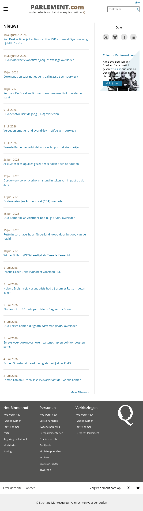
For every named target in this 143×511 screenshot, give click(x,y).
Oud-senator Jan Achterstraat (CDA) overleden (33, 201)
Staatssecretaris (49, 463)
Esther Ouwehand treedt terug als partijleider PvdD (37, 363)
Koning (7, 451)
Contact (29, 488)
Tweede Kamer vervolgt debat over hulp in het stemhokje (41, 147)
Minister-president (51, 451)
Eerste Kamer (11, 426)
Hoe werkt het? (48, 414)
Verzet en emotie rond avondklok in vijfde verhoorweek (39, 131)
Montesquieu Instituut (70, 12)
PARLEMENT (57, 7)
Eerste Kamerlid (49, 420)
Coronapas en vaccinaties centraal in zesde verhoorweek (40, 76)
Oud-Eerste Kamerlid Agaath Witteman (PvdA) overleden (40, 326)
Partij (6, 433)
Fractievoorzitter (49, 439)
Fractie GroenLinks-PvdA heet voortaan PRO (32, 272)
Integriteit (45, 469)
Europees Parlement (87, 433)
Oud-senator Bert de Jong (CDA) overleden (31, 114)
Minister (44, 457)
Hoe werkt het (11, 414)
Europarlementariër (51, 433)
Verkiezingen (87, 407)
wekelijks (116, 69)
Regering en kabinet (15, 439)
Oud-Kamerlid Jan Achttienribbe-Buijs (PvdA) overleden (39, 218)
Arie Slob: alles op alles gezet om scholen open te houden (41, 164)
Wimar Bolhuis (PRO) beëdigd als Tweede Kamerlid (36, 255)
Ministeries (10, 445)
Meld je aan (112, 83)
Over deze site (12, 488)
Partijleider (46, 445)
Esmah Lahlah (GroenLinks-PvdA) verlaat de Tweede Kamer (42, 380)
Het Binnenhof (15, 407)
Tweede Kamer (12, 420)
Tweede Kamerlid (50, 426)
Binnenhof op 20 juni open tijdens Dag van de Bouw (37, 309)
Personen (48, 407)
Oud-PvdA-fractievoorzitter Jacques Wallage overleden (38, 60)
